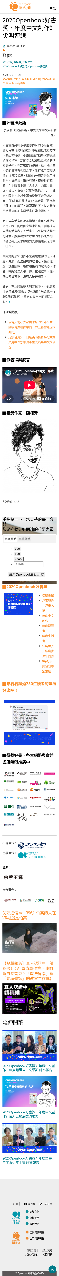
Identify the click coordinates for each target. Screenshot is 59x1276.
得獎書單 (48, 595)
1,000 (18, 558)
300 (17, 548)
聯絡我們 (34, 1223)
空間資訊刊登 (37, 1238)
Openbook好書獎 (38, 66)
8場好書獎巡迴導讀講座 (48, 666)
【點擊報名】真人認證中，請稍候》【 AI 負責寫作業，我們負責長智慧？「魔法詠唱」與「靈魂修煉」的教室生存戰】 (28, 970)
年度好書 (27, 62)
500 (17, 553)
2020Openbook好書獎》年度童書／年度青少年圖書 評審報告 (28, 1160)
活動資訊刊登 (37, 1232)
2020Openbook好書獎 (14, 66)
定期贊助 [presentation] (10, 539)
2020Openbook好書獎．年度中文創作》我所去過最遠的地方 (28, 1114)
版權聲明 (34, 1217)
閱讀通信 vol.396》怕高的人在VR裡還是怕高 (29, 915)
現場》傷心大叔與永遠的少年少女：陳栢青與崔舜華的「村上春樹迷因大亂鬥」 (32, 327)
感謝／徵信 (31, 1254)
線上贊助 (47, 1250)
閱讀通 (17, 1237)
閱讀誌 (17, 1217)
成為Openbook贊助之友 (26, 574)
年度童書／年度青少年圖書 (48, 651)
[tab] (10, 539)
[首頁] (20, 7)
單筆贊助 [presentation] (24, 539)
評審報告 (48, 600)
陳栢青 (17, 62)
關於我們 (34, 1211)
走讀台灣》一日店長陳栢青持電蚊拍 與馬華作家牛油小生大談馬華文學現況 (33, 342)
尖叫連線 (7, 62)
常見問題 (47, 1254)
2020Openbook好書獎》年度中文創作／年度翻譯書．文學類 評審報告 (28, 1067)
